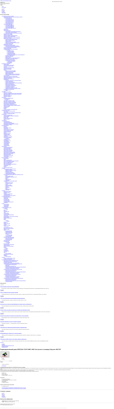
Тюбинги (5, 255)
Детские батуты (6, 213)
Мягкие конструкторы (7, 154)
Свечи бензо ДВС (6, 199)
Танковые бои (6, 206)
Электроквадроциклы (7, 140)
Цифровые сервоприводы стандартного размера (13, 88)
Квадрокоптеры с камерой (8, 124)
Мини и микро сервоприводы (10, 84)
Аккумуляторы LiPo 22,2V (10, 21)
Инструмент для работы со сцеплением (10, 102)
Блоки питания (6, 29)
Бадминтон (5, 208)
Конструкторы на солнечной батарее (9, 152)
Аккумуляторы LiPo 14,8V (10, 20)
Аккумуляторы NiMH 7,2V (10, 25)
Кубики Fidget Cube (7, 223)
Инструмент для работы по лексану (9, 101)
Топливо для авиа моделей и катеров (9, 258)
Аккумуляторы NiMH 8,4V (10, 26)
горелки (7, 99)
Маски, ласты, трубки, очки (8, 227)
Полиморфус (6, 165)
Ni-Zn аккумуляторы (10, 52)
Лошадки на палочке (7, 225)
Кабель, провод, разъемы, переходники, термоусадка (12, 38)
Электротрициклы (7, 145)
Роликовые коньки (7, 134)
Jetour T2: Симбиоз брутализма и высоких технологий (9, 292)
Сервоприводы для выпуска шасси (11, 85)
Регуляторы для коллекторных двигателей (12, 268)
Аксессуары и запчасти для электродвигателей (11, 260)
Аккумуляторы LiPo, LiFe (8, 17)
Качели (5, 218)
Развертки (5, 107)
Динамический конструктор (8, 147)
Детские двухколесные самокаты (9, 129)
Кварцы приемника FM (9, 73)
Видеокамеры (6, 111)
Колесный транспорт (5, 125)
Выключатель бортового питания (9, 67)
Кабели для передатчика (7, 69)
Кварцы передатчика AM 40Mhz (11, 71)
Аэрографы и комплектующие (8, 98)
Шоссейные (7, 180)
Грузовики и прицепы (9, 183)
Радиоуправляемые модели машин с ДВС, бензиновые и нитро (13, 174)
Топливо (3, 257)
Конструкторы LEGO (7, 148)
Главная (3, 8)
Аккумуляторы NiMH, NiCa (8, 24)
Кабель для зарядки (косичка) (10, 40)
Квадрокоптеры (4, 120)
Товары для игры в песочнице (8, 254)
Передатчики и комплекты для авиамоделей (10, 76)
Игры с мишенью (8, 253)
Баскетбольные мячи (9, 230)
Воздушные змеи (6, 211)
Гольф (8, 221)
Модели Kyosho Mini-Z (9, 185)
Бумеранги (5, 210)
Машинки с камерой (9, 169)
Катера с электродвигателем (8, 118)
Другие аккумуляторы (7, 30)
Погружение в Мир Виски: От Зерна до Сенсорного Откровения (10, 321)
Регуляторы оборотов (9, 281)
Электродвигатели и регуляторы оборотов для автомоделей (13, 269)
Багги (6, 175)
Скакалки (5, 247)
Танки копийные (6, 204)
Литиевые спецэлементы (11, 61)
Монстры (7, 177)
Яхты (5, 119)
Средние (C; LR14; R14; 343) (10, 59)
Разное (5, 108)
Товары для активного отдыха (6, 207)
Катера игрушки (6, 116)
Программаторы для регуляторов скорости (10, 261)
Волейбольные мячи (9, 231)
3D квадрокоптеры (7, 121)
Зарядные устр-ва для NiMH (8, 34)
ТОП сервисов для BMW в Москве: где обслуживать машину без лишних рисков (13, 339)
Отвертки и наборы (7, 106)
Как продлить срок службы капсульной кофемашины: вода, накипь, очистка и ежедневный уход (16, 304)
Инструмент (4, 97)
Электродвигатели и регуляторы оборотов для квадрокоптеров (13, 278)
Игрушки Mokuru (6, 217)
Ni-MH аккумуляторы (10, 51)
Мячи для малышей (9, 233)
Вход (3, 6)
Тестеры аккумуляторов (7, 48)
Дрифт (7, 184)
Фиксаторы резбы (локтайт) (8, 167)
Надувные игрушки (7, 240)
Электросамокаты (6, 143)
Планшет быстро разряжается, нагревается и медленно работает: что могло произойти (14, 315)
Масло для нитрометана (7, 163)
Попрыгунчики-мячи (9, 235)
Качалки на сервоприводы (10, 83)
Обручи (7, 248)
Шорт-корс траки (8, 179)
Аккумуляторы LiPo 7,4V (9, 23)
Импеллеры (7, 265)
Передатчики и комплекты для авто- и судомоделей (12, 77)
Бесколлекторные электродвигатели (11, 264)
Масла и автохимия (5, 157)
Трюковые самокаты (7, 139)
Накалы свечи (6, 197)
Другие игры (6, 215)
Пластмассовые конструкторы (8, 155)
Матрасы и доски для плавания (8, 228)
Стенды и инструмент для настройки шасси (10, 109)
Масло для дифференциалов (8, 162)
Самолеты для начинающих (8, 193)
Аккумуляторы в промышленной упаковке (12, 45)
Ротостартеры (6, 198)
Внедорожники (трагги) (9, 176)
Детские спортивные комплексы (9, 214)
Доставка (3, 10)
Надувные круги (6, 241)
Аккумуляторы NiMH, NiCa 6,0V (11, 28)
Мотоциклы (7, 187)
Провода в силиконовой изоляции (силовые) (12, 42)
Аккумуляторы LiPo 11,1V (10, 19)
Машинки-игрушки (9, 171)
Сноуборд (7, 226)
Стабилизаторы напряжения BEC (9, 89)
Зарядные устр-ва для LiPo (8, 33)
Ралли (7, 178)
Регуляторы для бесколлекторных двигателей (13, 267)
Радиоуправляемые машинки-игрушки (8, 345)
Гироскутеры (6, 128)
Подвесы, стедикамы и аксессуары (9, 113)
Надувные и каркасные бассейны (9, 237)
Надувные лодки (6, 243)
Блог (3, 9)
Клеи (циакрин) (6, 158)
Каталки (5, 132)
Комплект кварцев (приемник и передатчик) (12, 74)
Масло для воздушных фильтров (9, 161)
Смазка (5, 166)
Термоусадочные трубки (9, 43)
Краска (5, 159)
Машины (3, 344)
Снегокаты (5, 249)
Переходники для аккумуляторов (11, 41)
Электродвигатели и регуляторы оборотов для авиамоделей (13, 263)
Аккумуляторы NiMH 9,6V (10, 27)
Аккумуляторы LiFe (9, 18)
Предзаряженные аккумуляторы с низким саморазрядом (15, 54)
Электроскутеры (6, 144)
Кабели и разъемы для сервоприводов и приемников (14, 82)
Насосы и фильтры (7, 245)
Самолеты (3, 190)
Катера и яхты (4, 114)
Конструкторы (4, 146)
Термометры (6, 202)
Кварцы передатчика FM (9, 72)
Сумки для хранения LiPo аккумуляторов (10, 47)
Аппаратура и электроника (6, 63)
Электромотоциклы (7, 142)
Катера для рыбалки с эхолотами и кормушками (11, 115)
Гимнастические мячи (9, 232)
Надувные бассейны (9, 239)
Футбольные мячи (8, 236)
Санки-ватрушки (8, 256)
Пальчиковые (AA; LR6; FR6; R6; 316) (11, 58)
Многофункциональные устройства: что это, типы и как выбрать (11, 333)
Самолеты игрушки (7, 194)
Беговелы (5, 126)
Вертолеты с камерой (7, 96)
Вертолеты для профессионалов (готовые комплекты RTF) (13, 93)
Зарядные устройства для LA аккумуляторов (10, 35)
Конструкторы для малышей (8, 150)
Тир (4, 252)
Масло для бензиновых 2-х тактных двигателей (11, 160)
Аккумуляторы (8, 49)
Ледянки (5, 224)
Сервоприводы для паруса (10, 86)
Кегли (5, 219)
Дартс (5, 212)
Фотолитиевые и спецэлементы (10, 60)
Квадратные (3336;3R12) (9, 56)
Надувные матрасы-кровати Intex (9, 244)
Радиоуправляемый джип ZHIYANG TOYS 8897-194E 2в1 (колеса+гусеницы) (14, 387)
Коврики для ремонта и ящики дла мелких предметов (12, 105)
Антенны (5, 66)
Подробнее (2, 295)
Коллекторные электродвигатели (11, 266)
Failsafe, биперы (6, 64)
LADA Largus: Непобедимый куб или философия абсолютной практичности (12, 298)
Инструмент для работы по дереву (9, 100)
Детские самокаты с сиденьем (8, 130)
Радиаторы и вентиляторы (8, 262)
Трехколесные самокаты (7, 137)
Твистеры (5, 251)
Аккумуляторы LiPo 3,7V (9, 22)
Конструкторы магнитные (8, 151)
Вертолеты (3, 91)
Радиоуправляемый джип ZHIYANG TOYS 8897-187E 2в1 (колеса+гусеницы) (14, 388)
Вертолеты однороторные (8, 95)
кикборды (7, 138)
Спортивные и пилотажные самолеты (9, 195)
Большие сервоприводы (9, 81)
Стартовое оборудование (6, 196)
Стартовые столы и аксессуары (8, 201)
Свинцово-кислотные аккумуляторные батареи (13, 46)
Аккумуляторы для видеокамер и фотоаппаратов (13, 31)
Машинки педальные (7, 133)
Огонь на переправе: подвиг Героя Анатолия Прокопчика (9, 286)
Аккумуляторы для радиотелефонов (11, 32)
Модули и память (6, 75)
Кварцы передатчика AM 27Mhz (11, 70)
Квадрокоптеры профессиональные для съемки (11, 123)
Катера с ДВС (6, 117)
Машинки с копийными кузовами (11, 170)
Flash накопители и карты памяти (9, 65)
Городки (7, 220)
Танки (3, 203)
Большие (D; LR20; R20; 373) (10, 55)
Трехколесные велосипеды (8, 136)
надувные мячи (9, 234)
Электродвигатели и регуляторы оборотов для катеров (12, 274)
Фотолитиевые (9, 62)
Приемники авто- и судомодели (9, 78)
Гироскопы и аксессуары (7, 68)
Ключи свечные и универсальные (9, 103)
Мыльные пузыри (6, 229)
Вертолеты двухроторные (8, 92)
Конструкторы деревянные (8, 149)
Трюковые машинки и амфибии (10, 173)
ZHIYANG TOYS (4, 347)
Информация (4, 365)
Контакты (3, 396)
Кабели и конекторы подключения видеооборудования (12, 112)
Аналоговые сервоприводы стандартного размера (13, 80)
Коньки (5, 222)
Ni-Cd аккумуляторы (10, 50)
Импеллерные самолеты (7, 191)
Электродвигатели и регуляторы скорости (8, 259)
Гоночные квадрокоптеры (8, 122)
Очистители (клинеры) (7, 164)
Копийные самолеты (7, 192)
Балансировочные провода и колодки (11, 39)
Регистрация (4, 7)
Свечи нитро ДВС (6, 200)
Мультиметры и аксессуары (8, 44)
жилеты (8, 242)
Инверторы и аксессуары (8, 37)
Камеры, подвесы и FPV (6, 110)
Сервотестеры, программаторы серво (11, 87)
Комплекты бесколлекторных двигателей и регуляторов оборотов (16, 271)
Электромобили (6, 141)
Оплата (3, 11)
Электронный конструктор (8, 156)
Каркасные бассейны (9, 238)
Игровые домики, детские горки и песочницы (11, 216)
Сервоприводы (6, 79)
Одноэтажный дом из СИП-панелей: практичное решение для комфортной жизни (13, 327)
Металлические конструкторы (8, 153)
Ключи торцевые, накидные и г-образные (10, 104)
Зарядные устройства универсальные (9, 36)
